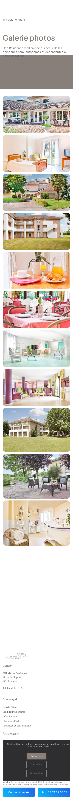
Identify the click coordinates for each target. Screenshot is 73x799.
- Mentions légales (12, 721)
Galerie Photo (16, 19)
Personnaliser (36, 773)
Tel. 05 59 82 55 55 (13, 688)
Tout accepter (37, 756)
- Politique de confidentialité (17, 725)
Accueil (4, 19)
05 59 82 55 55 (57, 792)
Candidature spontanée (14, 712)
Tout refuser (36, 764)
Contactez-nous (18, 792)
